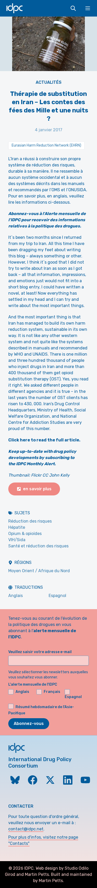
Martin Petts (37, 874)
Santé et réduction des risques (38, 545)
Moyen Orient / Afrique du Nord (39, 570)
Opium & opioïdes (25, 533)
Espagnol (57, 595)
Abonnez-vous (29, 723)
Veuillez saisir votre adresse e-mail (40, 652)
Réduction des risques (30, 521)
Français (52, 692)
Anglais (15, 595)
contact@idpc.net (25, 828)
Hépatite (16, 527)
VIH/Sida (16, 539)
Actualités (49, 82)
